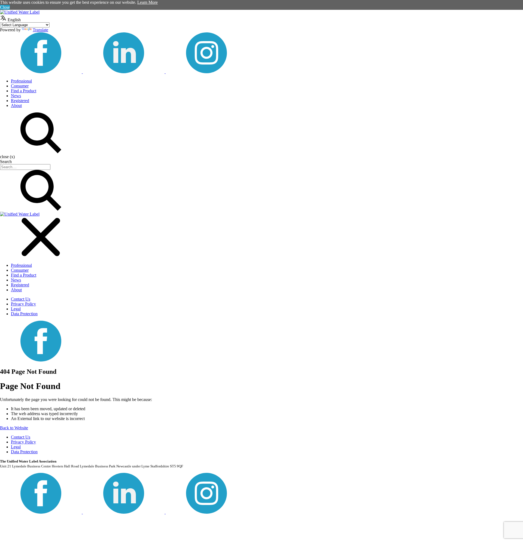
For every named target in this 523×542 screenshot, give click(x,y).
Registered (20, 100)
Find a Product (23, 90)
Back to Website (14, 427)
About (16, 105)
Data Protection (24, 313)
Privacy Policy (23, 304)
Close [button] (5, 7)
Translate (40, 29)
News (16, 95)
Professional (21, 81)
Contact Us (20, 299)
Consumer (20, 86)
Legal (16, 309)
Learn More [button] (147, 2)
